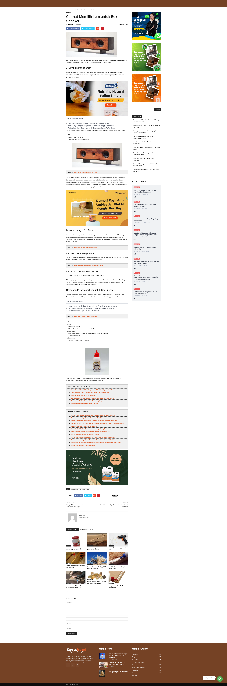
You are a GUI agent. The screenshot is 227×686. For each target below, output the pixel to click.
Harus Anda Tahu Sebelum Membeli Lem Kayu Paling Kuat (89, 429)
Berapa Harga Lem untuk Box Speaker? (83, 395)
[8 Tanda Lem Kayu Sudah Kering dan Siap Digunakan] (75, 558)
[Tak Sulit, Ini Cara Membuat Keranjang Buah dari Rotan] (103, 665)
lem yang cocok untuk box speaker (85, 316)
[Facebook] (68, 665)
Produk (134, 673)
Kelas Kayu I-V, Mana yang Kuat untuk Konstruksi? (143, 159)
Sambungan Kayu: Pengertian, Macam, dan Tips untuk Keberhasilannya (91, 308)
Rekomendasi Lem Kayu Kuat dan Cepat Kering (83, 310)
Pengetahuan (136, 657)
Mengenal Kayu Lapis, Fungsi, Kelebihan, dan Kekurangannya (145, 164)
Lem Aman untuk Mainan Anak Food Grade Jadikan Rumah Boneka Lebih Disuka (96, 442)
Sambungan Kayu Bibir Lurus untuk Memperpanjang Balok (143, 137)
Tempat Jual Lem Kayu (138, 667)
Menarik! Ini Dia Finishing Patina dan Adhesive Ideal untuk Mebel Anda (93, 437)
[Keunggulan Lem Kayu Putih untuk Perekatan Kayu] (118, 577)
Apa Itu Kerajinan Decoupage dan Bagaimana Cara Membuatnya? (146, 153)
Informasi (73, 10)
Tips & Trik (135, 659)
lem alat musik (74, 489)
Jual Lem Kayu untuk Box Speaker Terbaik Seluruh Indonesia (90, 392)
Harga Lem (135, 670)
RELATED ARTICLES (72, 529)
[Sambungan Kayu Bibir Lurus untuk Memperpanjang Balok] (97, 539)
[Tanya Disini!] (219, 679)
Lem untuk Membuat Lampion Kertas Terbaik (85, 434)
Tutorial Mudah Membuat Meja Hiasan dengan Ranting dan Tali (90, 431)
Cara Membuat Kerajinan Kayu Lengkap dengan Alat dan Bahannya (118, 655)
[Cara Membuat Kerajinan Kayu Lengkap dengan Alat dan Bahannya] (102, 656)
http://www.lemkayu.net (83, 517)
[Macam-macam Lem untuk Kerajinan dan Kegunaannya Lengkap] (97, 575)
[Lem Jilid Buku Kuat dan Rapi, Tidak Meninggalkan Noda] (97, 558)
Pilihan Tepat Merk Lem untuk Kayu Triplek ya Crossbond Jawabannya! (93, 415)
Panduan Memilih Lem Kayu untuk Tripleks (84, 403)
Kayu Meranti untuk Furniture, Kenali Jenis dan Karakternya (146, 142)
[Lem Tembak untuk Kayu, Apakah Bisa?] (118, 539)
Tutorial (134, 675)
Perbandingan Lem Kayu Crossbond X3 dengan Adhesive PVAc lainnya (91, 128)
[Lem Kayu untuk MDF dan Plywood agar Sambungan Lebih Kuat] (75, 577)
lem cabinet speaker (84, 489)
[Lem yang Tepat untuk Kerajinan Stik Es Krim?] (102, 673)
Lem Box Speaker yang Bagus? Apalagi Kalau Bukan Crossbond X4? (92, 398)
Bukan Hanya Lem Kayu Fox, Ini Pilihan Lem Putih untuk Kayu (146, 126)
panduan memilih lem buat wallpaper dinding (88, 265)
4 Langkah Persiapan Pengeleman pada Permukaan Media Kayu (77, 506)
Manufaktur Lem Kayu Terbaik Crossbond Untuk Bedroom (89, 418)
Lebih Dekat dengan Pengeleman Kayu (83, 445)
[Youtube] (77, 665)
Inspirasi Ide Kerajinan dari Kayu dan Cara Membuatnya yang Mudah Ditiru (94, 420)
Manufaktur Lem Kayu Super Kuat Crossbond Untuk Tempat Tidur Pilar (93, 440)
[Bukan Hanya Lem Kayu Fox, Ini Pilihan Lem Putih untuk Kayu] (75, 539)
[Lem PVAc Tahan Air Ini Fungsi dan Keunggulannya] (118, 558)
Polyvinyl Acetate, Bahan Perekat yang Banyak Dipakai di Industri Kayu (146, 131)
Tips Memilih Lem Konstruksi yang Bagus (84, 426)
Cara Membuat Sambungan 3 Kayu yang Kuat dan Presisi (146, 170)
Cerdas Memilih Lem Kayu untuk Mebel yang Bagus (87, 401)
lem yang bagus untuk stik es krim (85, 247)
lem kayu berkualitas (138, 662)
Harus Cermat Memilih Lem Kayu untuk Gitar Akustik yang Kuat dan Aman (92, 306)
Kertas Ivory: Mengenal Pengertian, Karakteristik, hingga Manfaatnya (91, 126)
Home (67, 10)
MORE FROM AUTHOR (86, 529)
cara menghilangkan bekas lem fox (85, 172)
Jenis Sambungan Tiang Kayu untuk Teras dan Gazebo (146, 148)
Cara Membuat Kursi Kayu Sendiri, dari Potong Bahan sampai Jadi (146, 121)
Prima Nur (70, 24)
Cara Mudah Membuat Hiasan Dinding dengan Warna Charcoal (88, 123)
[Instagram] (72, 665)
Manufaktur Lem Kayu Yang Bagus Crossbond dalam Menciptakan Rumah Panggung (97, 423)
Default (134, 665)
